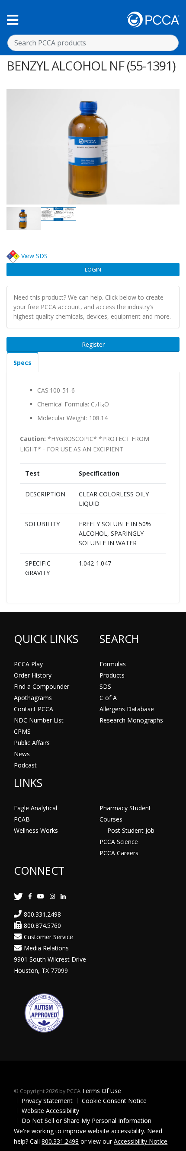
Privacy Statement (47, 1101)
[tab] (22, 362)
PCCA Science (118, 842)
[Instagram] (52, 896)
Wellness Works (36, 830)
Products (112, 675)
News (22, 754)
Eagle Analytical (35, 808)
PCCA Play (28, 664)
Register (93, 344)
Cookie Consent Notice (114, 1101)
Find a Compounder (41, 686)
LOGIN (93, 269)
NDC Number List (39, 720)
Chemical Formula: (63, 404)
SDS (105, 686)
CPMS (22, 731)
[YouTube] (40, 896)
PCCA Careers (118, 853)
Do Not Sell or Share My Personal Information (86, 1120)
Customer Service (48, 937)
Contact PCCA (33, 709)
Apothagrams (33, 698)
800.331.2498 (42, 914)
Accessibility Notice (140, 1141)
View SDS (34, 256)
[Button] (12, 20)
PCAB (22, 819)
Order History (32, 675)
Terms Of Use (101, 1091)
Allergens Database (126, 709)
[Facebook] (30, 896)
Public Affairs (32, 743)
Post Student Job (130, 830)
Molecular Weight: (62, 418)
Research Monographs (131, 720)
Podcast (25, 765)
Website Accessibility (50, 1110)
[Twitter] (18, 896)
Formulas (112, 664)
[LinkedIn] (63, 896)
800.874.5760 (42, 925)
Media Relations (46, 948)
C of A (108, 698)
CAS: (43, 390)
